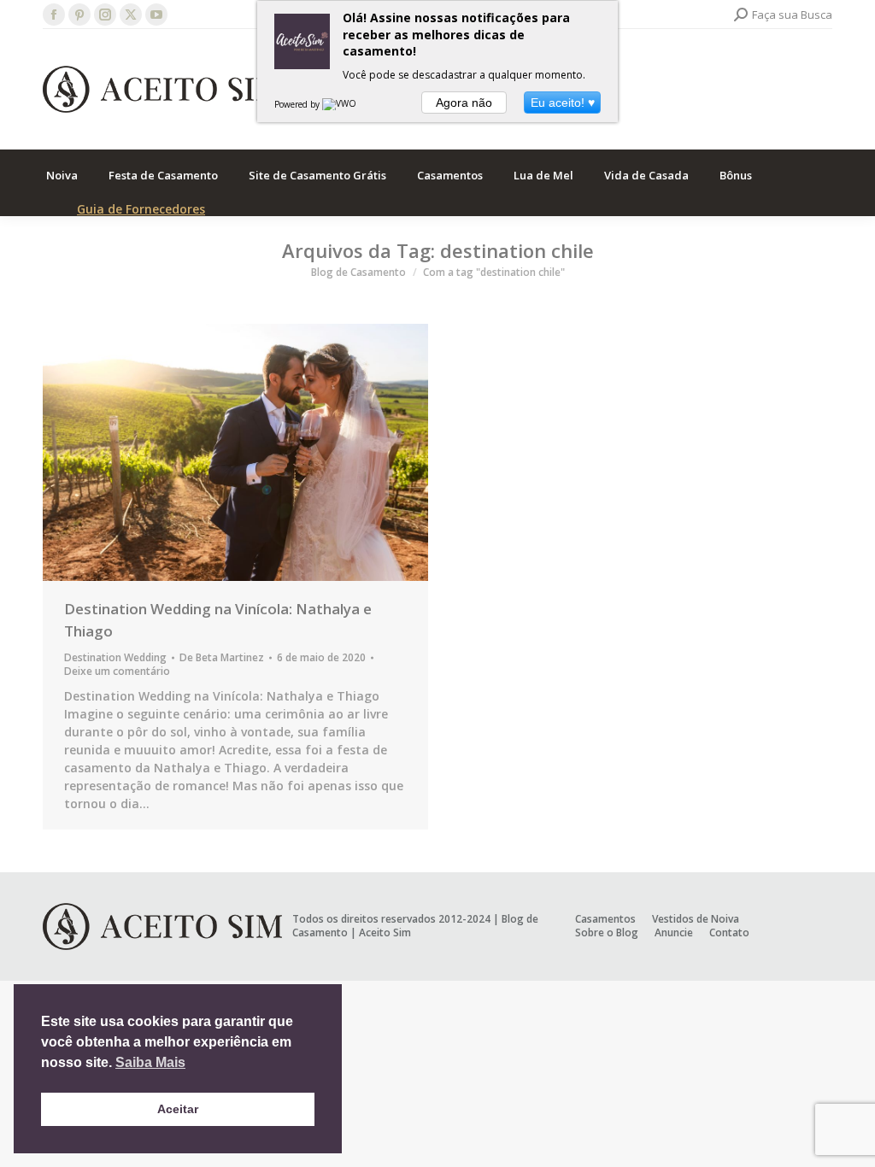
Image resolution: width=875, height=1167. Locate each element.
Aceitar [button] (177, 1109)
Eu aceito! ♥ (563, 102)
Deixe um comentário (117, 671)
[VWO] (340, 104)
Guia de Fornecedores (141, 209)
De (221, 658)
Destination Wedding (115, 657)
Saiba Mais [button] (150, 1062)
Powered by (298, 104)
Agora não (464, 102)
